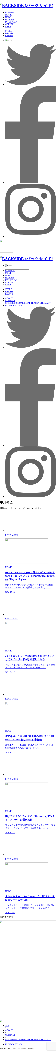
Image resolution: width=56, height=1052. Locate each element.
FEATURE (10, 12)
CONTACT (10, 300)
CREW (8, 26)
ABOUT (9, 298)
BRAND (9, 33)
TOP (7, 1025)
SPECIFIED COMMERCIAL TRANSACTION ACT (28, 303)
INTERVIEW (11, 22)
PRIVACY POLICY (13, 305)
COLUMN (9, 24)
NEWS (8, 17)
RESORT (9, 36)
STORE (8, 31)
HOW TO (9, 19)
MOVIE (8, 15)
